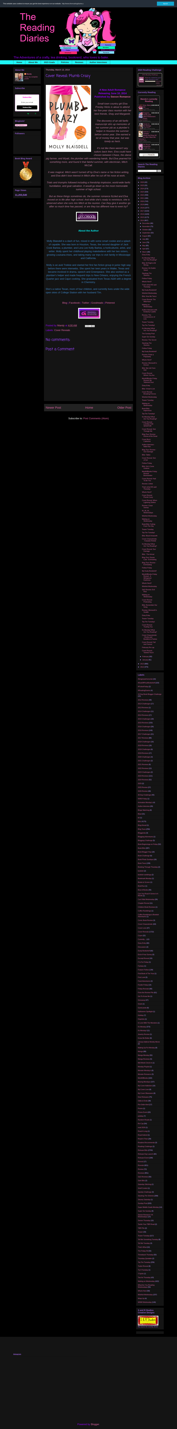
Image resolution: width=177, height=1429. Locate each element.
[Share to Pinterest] (94, 326)
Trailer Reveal (143, 1266)
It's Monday (142, 1027)
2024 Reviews (143, 780)
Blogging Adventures (145, 837)
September (146, 233)
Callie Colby (147, 148)
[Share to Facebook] (92, 326)
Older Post (124, 407)
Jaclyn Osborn (143, 140)
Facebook (74, 302)
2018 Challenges (144, 742)
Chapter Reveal (143, 903)
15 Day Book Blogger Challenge (149, 694)
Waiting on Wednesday (146, 1281)
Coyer (140, 935)
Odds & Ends (143, 1101)
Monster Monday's (144, 1070)
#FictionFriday (143, 686)
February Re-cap (148, 647)
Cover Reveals (62, 330)
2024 (142, 188)
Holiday (141, 1015)
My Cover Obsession (145, 1093)
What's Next (142, 1291)
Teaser (140, 1232)
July (144, 239)
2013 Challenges (144, 704)
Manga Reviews (144, 1059)
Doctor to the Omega (147, 125)
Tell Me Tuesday (144, 1243)
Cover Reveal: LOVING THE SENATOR (147, 424)
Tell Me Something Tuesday (148, 1239)
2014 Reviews (143, 715)
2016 (142, 214)
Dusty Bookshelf (144, 951)
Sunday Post (142, 1203)
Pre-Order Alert (143, 1104)
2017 (142, 211)
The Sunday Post (148, 333)
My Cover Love (143, 1089)
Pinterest (110, 302)
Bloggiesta (142, 833)
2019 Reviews (143, 753)
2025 (142, 185)
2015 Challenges (144, 719)
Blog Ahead (142, 825)
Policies (65, 62)
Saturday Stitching (144, 1184)
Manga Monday (143, 1055)
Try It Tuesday (143, 1270)
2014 (142, 220)
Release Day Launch (145, 1154)
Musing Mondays (144, 1082)
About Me (33, 62)
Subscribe (27, 107)
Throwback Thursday (145, 1255)
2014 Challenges (144, 711)
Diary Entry (146, 255)
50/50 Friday (142, 799)
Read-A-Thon (143, 1139)
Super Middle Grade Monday (148, 1207)
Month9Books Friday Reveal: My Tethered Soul (149, 380)
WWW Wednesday (145, 1302)
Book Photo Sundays (145, 859)
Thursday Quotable (145, 1258)
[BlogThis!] (88, 326)
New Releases (143, 1097)
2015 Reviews (143, 723)
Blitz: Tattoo (146, 455)
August (145, 236)
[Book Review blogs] (26, 183)
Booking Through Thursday (148, 867)
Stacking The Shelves (146, 1196)
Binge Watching (143, 810)
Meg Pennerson (144, 120)
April (144, 249)
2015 (142, 217)
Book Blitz (141, 848)
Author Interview (144, 806)
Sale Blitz (141, 1180)
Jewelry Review (143, 1034)
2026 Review (143, 791)
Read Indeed (142, 1135)
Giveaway (141, 1000)
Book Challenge (144, 856)
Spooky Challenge (144, 1192)
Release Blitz (143, 1150)
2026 (142, 182)
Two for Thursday (144, 1277)
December (146, 223)
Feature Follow (143, 970)
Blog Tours (142, 829)
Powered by (22, 113)
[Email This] (86, 326)
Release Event (143, 1158)
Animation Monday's (145, 802)
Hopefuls (141, 1019)
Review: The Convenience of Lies (148, 317)
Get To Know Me (144, 996)
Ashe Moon (147, 127)
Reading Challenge (145, 1146)
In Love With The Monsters (147, 1023)
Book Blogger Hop (144, 852)
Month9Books (143, 1078)
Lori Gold (146, 108)
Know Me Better (143, 1038)
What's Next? (147, 281)
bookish (141, 871)
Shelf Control (142, 1188)
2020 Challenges (144, 757)
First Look (141, 977)
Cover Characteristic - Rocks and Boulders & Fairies (149, 637)
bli (139, 818)
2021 (142, 198)
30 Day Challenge (144, 795)
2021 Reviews (143, 764)
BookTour (141, 886)
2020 (142, 201)
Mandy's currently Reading (148, 100)
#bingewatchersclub (145, 679)
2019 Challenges (144, 749)
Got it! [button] (165, 3)
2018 (142, 208)
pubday (140, 1116)
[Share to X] (90, 326)
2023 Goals (49, 62)
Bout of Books (143, 890)
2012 (142, 667)
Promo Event (142, 1112)
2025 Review (143, 787)
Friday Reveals (143, 989)
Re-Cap (141, 1123)
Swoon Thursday (144, 1220)
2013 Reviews (143, 707)
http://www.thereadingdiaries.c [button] (73, 3)
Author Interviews (98, 62)
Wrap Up (141, 1298)
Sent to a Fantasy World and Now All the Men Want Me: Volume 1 (148, 135)
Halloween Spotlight (145, 1011)
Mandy (29, 74)
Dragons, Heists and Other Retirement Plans (149, 115)
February (145, 656)
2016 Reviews (143, 730)
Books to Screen (144, 882)
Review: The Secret (149, 340)
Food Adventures (144, 981)
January (145, 660)
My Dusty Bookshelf (149, 290)
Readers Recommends (146, 1142)
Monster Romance (144, 1074)
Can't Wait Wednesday (146, 899)
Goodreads (97, 302)
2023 (142, 192)
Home (19, 62)
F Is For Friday (143, 962)
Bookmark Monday (144, 878)
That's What (142, 1247)
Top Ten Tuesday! (148, 325)
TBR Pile (141, 1228)
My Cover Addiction (145, 1086)
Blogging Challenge (145, 840)
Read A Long (142, 1131)
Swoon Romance (120, 96)
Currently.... (142, 939)
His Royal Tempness (146, 145)
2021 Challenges (144, 761)
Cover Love (142, 928)
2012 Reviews (143, 700)
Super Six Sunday (148, 337)
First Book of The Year (146, 973)
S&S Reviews (143, 1177)
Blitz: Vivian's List (148, 389)
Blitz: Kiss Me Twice (149, 296)
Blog (64, 302)
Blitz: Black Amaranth (149, 536)
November (146, 226)
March (144, 252)
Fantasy (141, 966)
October (145, 230)
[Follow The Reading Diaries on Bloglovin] (21, 126)
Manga (140, 1051)
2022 (142, 195)
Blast (140, 814)
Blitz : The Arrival (148, 554)
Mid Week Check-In (145, 1063)
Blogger (95, 1424)
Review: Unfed (147, 484)
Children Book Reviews (146, 907)
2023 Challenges (144, 772)
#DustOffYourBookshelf (146, 683)
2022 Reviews (143, 768)
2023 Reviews (143, 776)
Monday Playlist (143, 1067)
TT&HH (141, 1274)
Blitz (139, 821)
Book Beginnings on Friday (148, 844)
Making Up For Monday (146, 1048)
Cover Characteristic (145, 924)
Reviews (79, 62)
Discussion (142, 947)
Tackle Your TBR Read (146, 1224)
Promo (140, 1108)
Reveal (140, 1161)
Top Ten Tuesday (144, 1262)
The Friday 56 (143, 1251)
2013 (142, 664)
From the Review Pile (146, 992)
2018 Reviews (143, 745)
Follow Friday (147, 278)
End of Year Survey (145, 954)
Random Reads (143, 1120)
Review (140, 1169)
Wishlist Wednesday (149, 293)
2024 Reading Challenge (150, 75)
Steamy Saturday (144, 1199)
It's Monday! (142, 1030)
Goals (140, 1004)
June (144, 242)
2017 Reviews (143, 738)
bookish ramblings (144, 875)
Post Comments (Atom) (96, 418)
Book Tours (142, 863)
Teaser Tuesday (148, 322)
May (144, 245)
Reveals (141, 1165)
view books (158, 85)
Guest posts (142, 1008)
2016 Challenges (144, 726)
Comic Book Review (145, 920)
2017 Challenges (144, 734)
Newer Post (53, 407)
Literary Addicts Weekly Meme (149, 1042)
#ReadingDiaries (144, 690)
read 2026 (141, 1127)
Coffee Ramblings (144, 911)
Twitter (85, 302)
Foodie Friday (143, 985)
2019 (142, 204)
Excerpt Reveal (143, 958)
